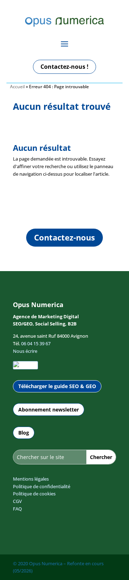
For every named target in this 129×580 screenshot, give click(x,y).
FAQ (17, 508)
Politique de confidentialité (41, 486)
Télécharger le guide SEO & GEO (57, 386)
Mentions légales (31, 479)
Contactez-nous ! (64, 67)
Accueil (17, 87)
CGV (17, 501)
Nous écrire (25, 351)
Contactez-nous (64, 237)
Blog (23, 432)
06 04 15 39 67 (36, 343)
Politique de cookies (34, 493)
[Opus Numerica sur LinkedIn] (25, 365)
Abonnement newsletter (48, 409)
